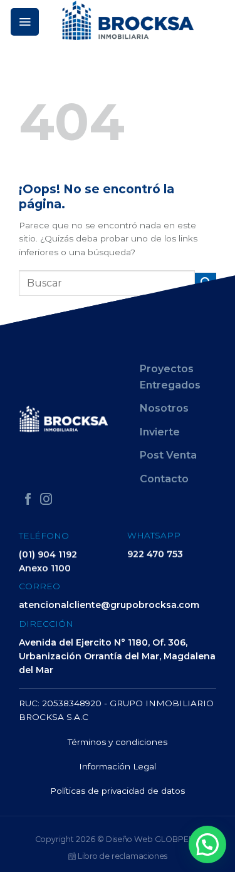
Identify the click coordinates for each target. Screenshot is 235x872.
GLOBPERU (177, 839)
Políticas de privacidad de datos (117, 791)
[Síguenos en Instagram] (46, 500)
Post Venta (168, 456)
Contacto (164, 479)
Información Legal (117, 766)
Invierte (160, 432)
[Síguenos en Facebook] (28, 500)
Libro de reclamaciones (121, 856)
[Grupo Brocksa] (128, 20)
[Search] (221, 21)
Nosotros (164, 408)
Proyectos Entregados (170, 377)
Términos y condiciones (117, 742)
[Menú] (25, 22)
